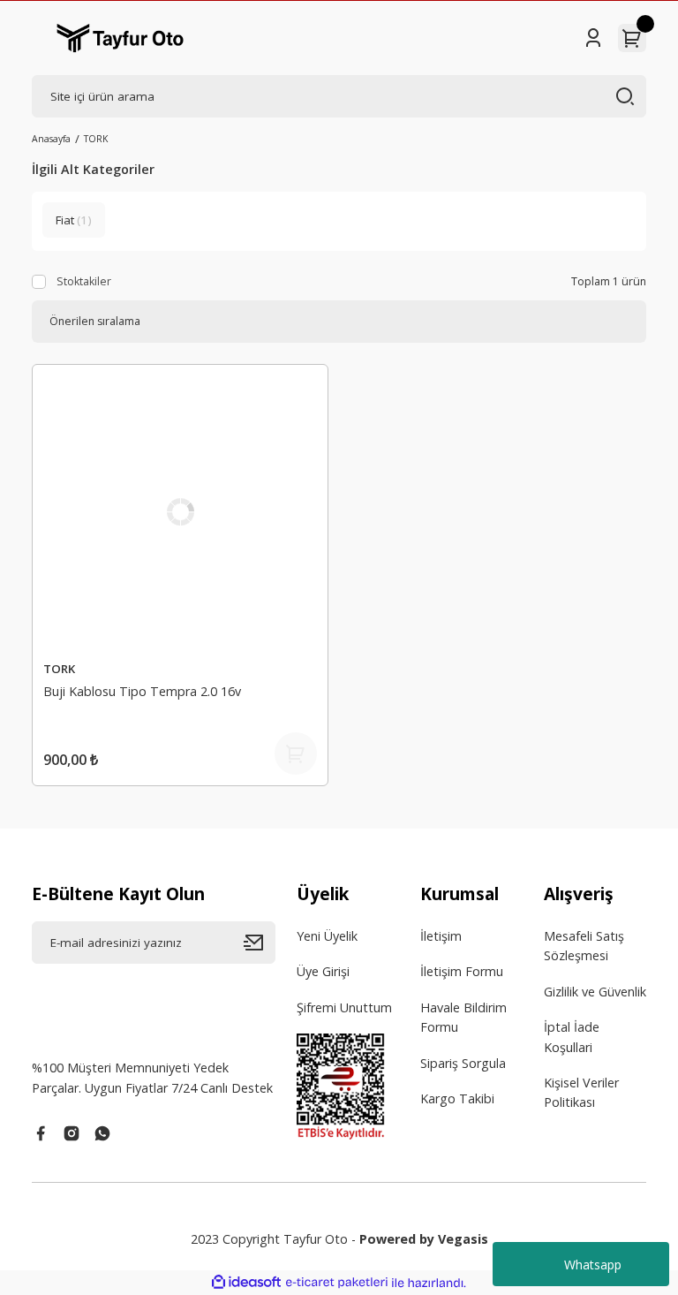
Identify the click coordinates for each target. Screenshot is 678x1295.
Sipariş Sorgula (463, 1063)
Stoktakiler (83, 281)
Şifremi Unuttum (344, 1007)
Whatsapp (593, 1264)
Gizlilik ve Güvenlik (595, 991)
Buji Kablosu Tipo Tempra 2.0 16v (142, 691)
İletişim (441, 936)
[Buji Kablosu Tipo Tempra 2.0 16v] (180, 512)
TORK (96, 139)
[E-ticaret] (336, 1283)
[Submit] (259, 942)
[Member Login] (593, 38)
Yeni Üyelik (327, 936)
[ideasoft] (246, 1283)
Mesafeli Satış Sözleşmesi (584, 946)
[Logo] (120, 38)
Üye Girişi (323, 971)
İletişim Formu (461, 971)
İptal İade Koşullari (571, 1037)
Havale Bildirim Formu (463, 1017)
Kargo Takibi (457, 1098)
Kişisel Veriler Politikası (581, 1092)
